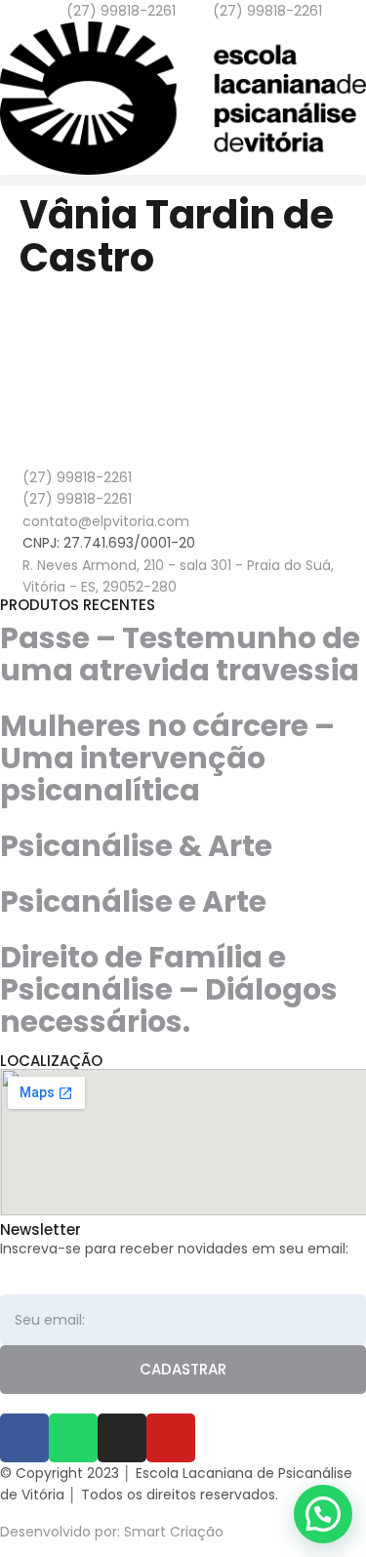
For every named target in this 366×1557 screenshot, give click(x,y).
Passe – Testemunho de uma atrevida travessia (180, 654)
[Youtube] (170, 1438)
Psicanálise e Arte (133, 901)
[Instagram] (122, 1438)
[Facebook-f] (24, 1438)
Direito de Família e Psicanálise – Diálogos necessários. (169, 989)
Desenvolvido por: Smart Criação (112, 1531)
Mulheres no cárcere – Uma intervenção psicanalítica (167, 758)
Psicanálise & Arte (136, 846)
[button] (183, 180)
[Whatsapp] (73, 1438)
